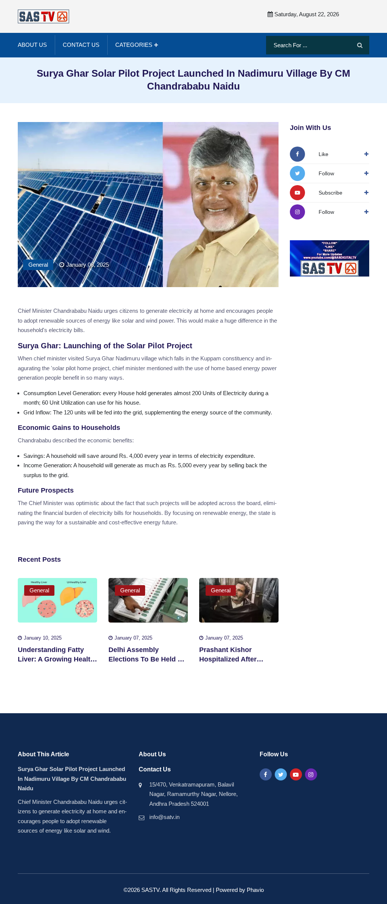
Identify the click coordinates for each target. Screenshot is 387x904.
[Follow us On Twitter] (281, 774)
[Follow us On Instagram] (311, 774)
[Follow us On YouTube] (296, 774)
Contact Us (81, 45)
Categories (133, 45)
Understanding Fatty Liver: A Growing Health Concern (56, 659)
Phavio (255, 890)
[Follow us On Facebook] (266, 774)
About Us (32, 45)
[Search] (359, 45)
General (38, 264)
